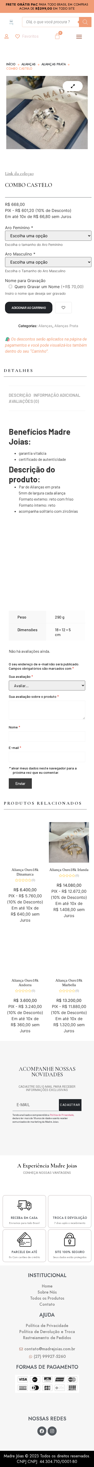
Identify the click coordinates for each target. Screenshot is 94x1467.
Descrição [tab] (20, 395)
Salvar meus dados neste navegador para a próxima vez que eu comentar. (45, 770)
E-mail (15, 747)
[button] (79, 36)
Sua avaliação (21, 676)
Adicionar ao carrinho (29, 308)
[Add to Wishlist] (63, 307)
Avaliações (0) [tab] (24, 401)
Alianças (28, 64)
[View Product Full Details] (25, 861)
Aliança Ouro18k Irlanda (68, 870)
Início (11, 64)
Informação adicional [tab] (57, 395)
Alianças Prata (53, 64)
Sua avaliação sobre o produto (34, 696)
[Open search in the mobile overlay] (56, 22)
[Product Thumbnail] (73, 86)
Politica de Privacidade (62, 1115)
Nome (14, 727)
